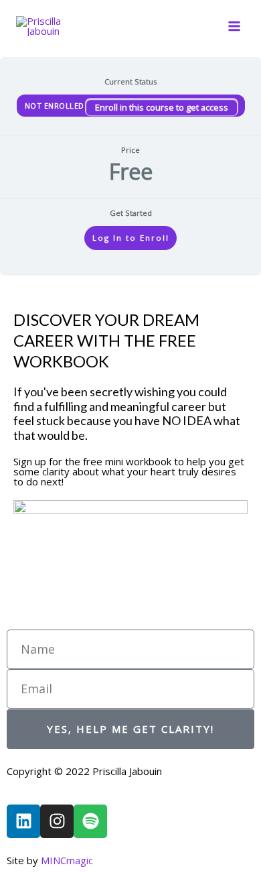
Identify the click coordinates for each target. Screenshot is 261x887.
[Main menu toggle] (234, 26)
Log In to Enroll (130, 238)
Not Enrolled (56, 106)
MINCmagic (67, 860)
